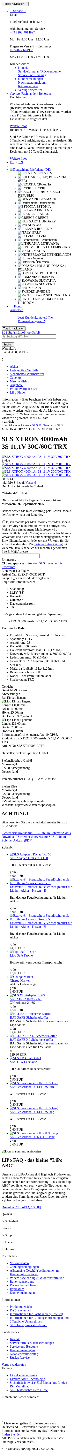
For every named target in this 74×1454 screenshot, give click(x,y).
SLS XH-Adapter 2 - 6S (26, 999)
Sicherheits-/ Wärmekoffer (27, 374)
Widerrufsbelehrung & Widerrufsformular (37, 1278)
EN (20, 162)
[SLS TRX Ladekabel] (25, 1058)
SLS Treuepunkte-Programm (28, 1325)
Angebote (16, 385)
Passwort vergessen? (31, 321)
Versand (30, 482)
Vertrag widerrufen (30, 90)
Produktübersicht (21, 1306)
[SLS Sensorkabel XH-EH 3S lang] (34, 1108)
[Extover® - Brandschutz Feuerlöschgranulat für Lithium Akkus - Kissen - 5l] (41, 919)
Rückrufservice (28, 86)
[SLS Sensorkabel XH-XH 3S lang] (34, 1133)
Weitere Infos (18, 126)
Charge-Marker (20, 980)
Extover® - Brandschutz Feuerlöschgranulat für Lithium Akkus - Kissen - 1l (41, 888)
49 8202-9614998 (21, 50)
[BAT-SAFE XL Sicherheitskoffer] (33, 1036)
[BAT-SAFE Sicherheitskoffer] (30, 1013)
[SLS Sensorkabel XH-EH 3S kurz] (34, 1083)
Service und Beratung (32, 75)
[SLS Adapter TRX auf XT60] (30, 854)
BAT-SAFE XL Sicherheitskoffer (31, 1039)
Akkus (14, 366)
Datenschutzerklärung (48, 544)
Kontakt (23, 67)
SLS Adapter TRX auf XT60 (29, 858)
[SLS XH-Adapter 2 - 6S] (27, 995)
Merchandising (19, 381)
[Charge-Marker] (21, 977)
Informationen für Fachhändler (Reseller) (36, 1314)
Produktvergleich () (23, 388)
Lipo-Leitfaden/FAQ (23, 1375)
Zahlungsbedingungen (24, 1267)
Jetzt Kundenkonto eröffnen (36, 317)
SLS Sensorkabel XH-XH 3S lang (32, 1137)
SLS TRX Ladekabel (24, 1062)
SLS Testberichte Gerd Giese (29, 1390)
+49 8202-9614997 (22, 32)
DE (12, 162)
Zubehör (15, 377)
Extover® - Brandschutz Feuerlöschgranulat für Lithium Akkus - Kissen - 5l (41, 924)
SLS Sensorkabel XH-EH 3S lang (32, 1112)
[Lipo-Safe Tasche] (23, 951)
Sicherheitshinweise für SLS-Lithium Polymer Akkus (36, 833)
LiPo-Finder (18, 392)
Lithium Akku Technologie (27, 1379)
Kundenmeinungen (30, 79)
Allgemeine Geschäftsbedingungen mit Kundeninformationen (35, 1272)
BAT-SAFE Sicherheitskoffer (29, 1017)
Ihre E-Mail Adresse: (15, 551)
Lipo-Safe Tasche (21, 955)
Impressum (17, 1289)
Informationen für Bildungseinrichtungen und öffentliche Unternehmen (39, 1319)
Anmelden (16, 310)
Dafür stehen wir (21, 1310)
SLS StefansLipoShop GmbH (21, 332)
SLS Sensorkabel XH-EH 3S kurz (32, 1087)
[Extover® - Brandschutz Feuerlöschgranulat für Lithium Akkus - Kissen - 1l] (41, 883)
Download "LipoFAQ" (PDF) (21, 1207)
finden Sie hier (11, 1434)
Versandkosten (19, 1263)
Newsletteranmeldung (32, 82)
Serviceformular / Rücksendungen (40, 71)
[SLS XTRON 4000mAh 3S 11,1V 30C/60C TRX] (36, 456)
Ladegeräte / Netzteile (24, 370)
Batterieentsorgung (22, 1281)
